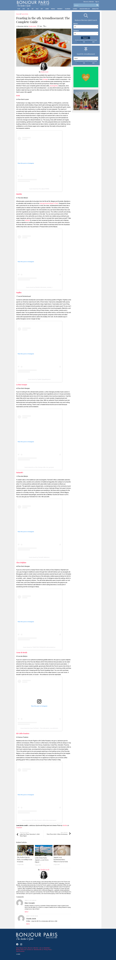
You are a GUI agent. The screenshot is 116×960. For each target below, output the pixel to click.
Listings (75, 8)
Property (59, 8)
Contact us (30, 949)
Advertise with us (38, 949)
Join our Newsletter (44, 948)
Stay (24, 8)
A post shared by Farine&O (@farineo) (39, 557)
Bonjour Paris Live (85, 8)
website (27, 220)
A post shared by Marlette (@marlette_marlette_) (39, 287)
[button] (25, 859)
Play (37, 8)
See (28, 8)
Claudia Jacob (33, 26)
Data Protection (20, 951)
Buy (42, 8)
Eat (32, 8)
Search (85, 38)
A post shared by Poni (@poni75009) (39, 188)
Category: (76, 30)
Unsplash (19, 827)
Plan (18, 8)
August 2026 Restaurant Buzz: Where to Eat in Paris (61, 859)
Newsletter (95, 8)
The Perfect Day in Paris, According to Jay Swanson (24, 859)
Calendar (67, 8)
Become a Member (89, 1)
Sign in (97, 1)
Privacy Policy (80, 41)
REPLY (26, 912)
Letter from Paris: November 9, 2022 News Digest (30, 834)
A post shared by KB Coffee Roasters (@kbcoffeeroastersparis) (39, 820)
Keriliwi (65, 825)
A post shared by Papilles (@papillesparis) (39, 379)
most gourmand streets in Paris (49, 203)
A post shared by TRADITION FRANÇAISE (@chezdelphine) (39, 647)
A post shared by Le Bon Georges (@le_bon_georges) (39, 467)
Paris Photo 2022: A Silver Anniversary (57, 833)
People (53, 8)
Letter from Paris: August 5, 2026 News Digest (41, 860)
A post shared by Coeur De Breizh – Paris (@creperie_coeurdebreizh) (39, 728)
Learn (47, 8)
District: (75, 23)
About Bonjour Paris (21, 948)
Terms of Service (88, 41)
